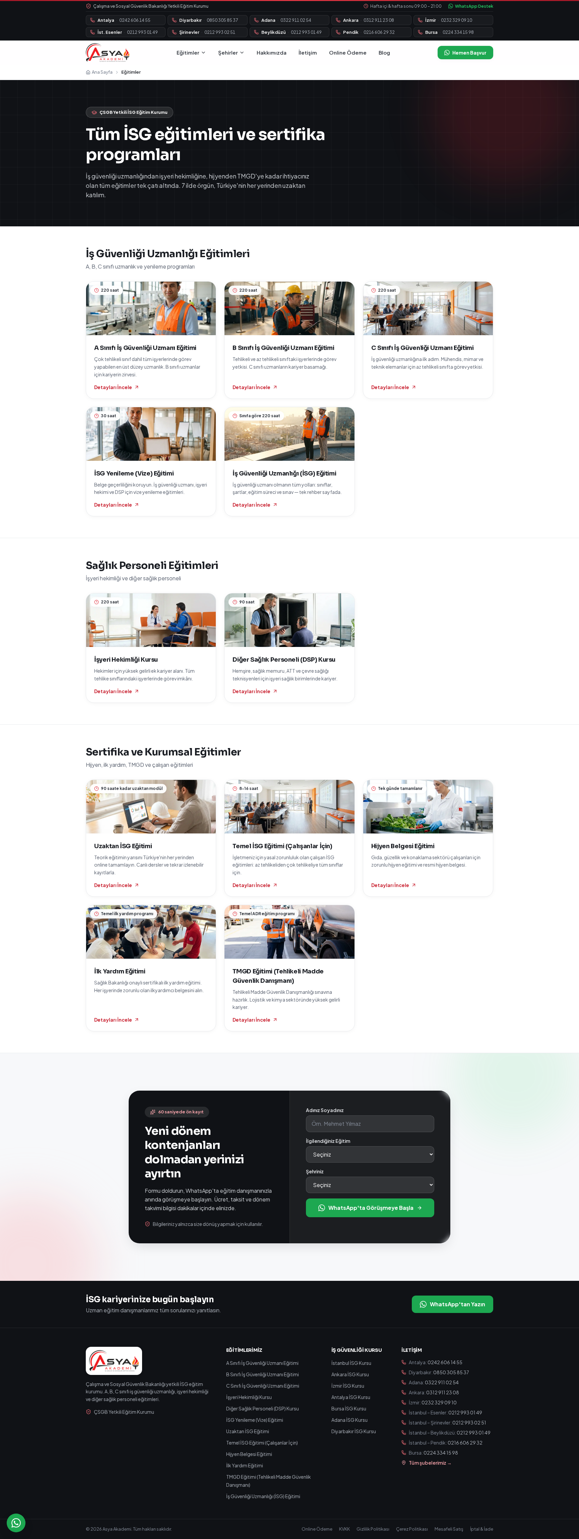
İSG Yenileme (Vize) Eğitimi (254, 1420)
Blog (384, 52)
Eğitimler (188, 52)
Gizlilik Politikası (373, 1529)
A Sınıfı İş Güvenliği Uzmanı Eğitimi (262, 1363)
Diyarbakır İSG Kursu (353, 1431)
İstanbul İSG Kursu (351, 1363)
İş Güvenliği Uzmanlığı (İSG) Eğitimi (263, 1496)
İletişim (308, 52)
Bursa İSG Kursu (348, 1408)
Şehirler (228, 52)
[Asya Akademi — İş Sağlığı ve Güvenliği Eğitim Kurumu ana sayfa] (107, 52)
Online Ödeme (348, 52)
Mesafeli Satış (449, 1529)
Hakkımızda (271, 52)
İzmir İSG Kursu (347, 1386)
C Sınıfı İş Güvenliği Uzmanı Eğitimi (262, 1386)
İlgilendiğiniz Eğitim (328, 1141)
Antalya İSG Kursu (350, 1397)
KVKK (344, 1529)
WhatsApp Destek (474, 6)
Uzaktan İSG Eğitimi (247, 1431)
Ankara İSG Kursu (350, 1374)
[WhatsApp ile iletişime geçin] (16, 1523)
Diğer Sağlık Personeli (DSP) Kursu (262, 1408)
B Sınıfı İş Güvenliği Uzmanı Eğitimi (262, 1374)
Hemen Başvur (469, 53)
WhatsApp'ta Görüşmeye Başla (370, 1207)
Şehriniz (315, 1171)
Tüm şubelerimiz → (430, 1463)
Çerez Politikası (412, 1529)
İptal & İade (481, 1529)
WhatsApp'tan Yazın (457, 1304)
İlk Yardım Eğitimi (244, 1465)
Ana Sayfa (102, 72)
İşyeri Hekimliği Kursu (249, 1397)
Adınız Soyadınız (325, 1110)
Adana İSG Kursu (349, 1420)
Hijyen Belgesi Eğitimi (249, 1454)
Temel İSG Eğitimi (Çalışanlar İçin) (262, 1443)
